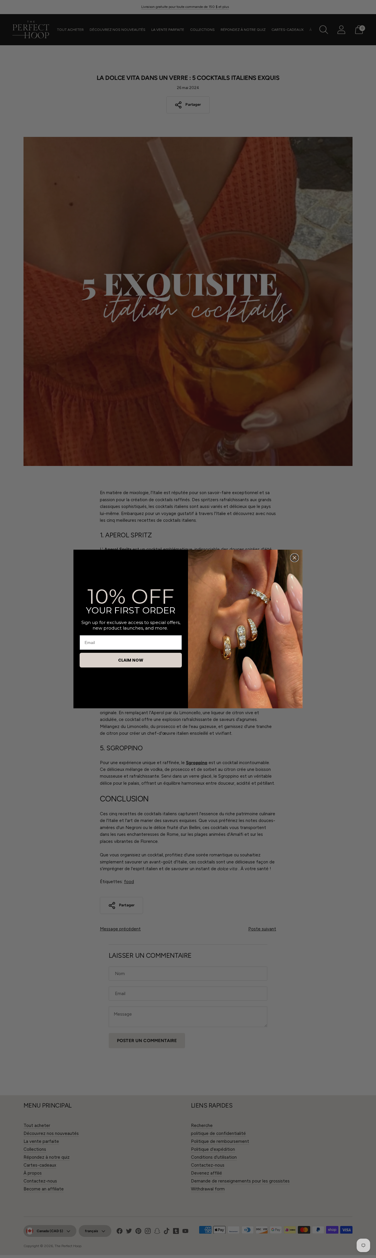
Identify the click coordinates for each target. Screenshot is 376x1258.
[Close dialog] (294, 557)
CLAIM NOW (130, 660)
